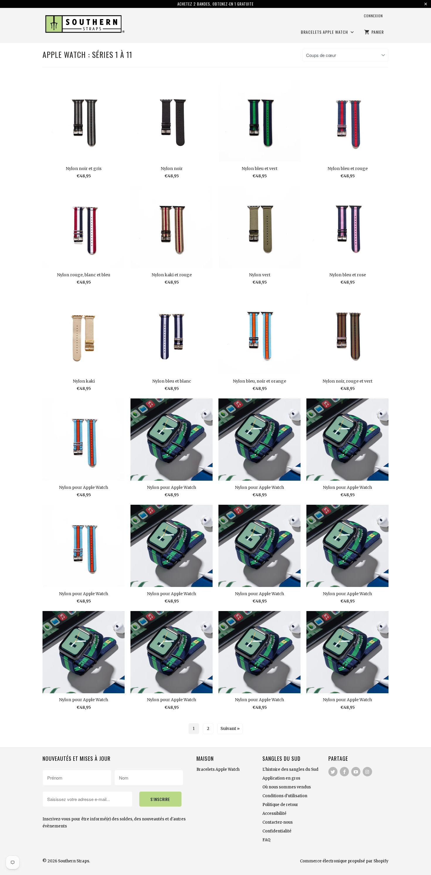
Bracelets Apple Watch (325, 32)
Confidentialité (276, 831)
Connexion (373, 15)
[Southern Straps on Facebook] (344, 771)
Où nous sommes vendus (286, 787)
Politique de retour (280, 804)
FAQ (266, 839)
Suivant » (230, 728)
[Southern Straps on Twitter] (332, 771)
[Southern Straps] (84, 24)
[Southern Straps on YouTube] (355, 771)
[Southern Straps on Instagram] (367, 771)
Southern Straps (73, 861)
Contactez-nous (277, 822)
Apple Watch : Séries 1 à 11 (87, 54)
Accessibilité (274, 813)
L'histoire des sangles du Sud (290, 769)
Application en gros (281, 778)
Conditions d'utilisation (284, 795)
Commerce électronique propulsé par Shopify (344, 861)
